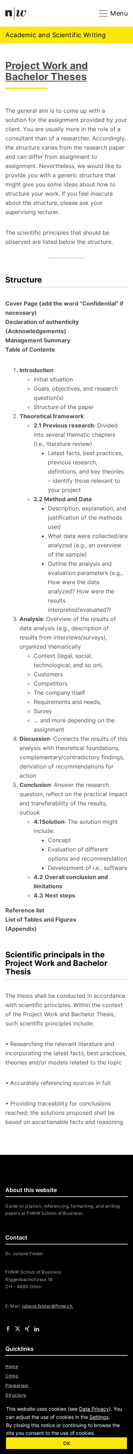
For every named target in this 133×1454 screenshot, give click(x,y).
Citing (11, 1375)
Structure (15, 1395)
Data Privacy (94, 1409)
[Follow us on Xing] (27, 1328)
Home (11, 1366)
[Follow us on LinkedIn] (36, 1328)
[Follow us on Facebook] (8, 1328)
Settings (99, 1417)
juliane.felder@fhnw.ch (47, 1306)
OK (66, 1443)
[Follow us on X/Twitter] (17, 1328)
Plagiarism (16, 1385)
